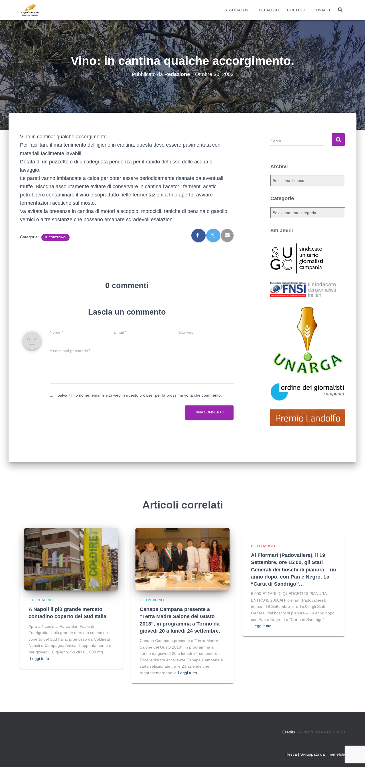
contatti (322, 10)
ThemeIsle (335, 754)
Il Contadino (55, 237)
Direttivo (296, 10)
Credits (288, 732)
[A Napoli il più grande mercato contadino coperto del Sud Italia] (71, 558)
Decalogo (269, 10)
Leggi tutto (39, 658)
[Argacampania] (30, 10)
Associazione (238, 10)
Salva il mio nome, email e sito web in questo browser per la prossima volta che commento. (139, 395)
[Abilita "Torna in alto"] (353, 755)
